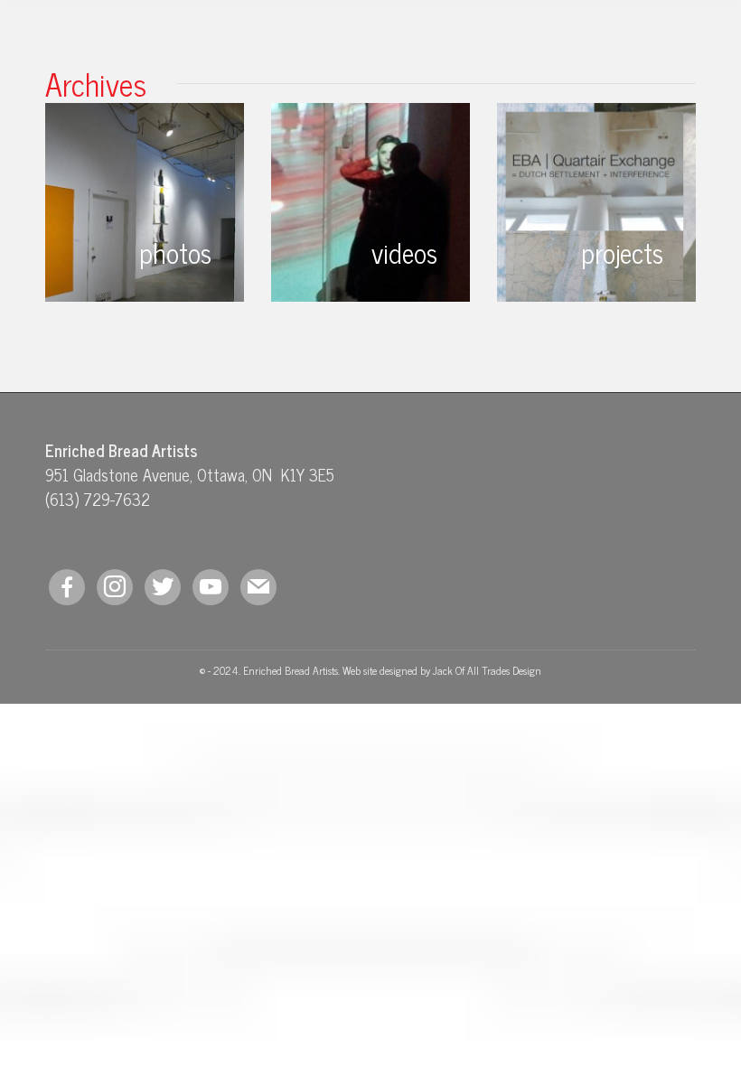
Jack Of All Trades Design (487, 670)
